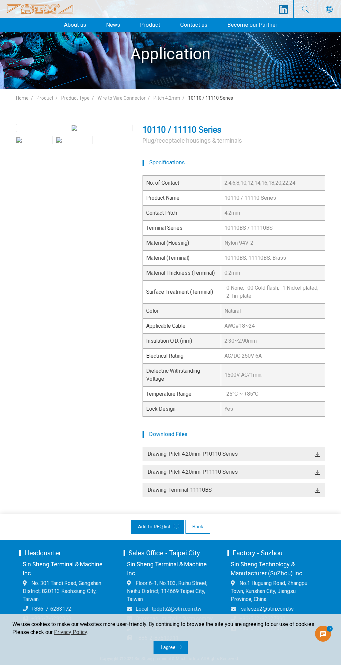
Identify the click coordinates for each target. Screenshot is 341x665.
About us (75, 24)
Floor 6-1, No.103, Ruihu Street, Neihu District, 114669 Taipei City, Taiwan (167, 591)
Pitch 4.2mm (167, 98)
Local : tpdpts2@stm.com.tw (168, 609)
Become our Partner (252, 24)
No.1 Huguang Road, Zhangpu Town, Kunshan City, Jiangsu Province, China (269, 591)
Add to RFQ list (155, 527)
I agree (169, 647)
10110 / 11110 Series (210, 98)
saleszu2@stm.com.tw (266, 609)
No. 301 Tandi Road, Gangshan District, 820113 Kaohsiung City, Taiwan (62, 591)
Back (197, 527)
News (113, 24)
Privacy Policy (70, 632)
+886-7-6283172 (51, 609)
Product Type (75, 98)
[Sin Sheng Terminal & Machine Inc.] (40, 9)
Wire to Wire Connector (122, 98)
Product (150, 24)
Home (22, 98)
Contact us (193, 24)
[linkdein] (283, 9)
